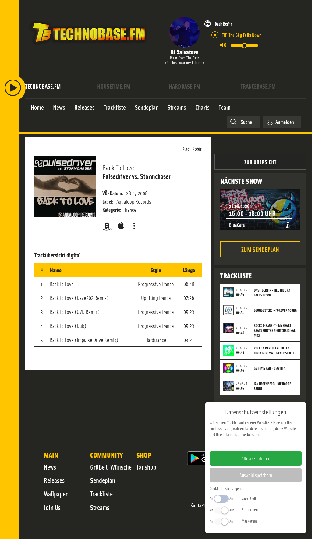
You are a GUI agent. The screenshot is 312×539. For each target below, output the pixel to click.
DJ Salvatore (184, 51)
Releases (54, 480)
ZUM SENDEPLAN (260, 249)
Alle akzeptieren (255, 458)
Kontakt (197, 505)
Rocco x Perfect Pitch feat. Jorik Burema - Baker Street (274, 350)
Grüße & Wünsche (111, 467)
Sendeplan (102, 480)
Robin (197, 148)
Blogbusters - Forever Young (275, 310)
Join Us (52, 507)
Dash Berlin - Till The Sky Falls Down (272, 292)
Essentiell (249, 498)
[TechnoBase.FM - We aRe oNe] (88, 46)
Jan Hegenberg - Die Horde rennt (272, 386)
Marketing (249, 520)
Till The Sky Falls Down (241, 34)
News (50, 467)
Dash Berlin (223, 24)
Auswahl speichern (255, 475)
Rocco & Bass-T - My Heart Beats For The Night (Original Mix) (275, 330)
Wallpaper (56, 494)
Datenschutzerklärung (266, 444)
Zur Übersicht (260, 161)
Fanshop (146, 467)
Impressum (237, 444)
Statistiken (250, 509)
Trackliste (101, 494)
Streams (99, 507)
